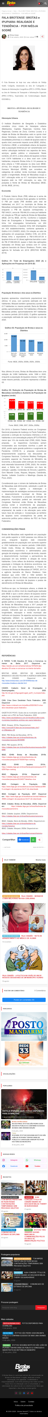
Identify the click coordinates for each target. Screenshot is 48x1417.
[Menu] (3, 3)
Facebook (25, 840)
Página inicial (6, 11)
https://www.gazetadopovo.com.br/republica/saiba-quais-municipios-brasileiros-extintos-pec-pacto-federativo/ (23, 718)
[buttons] (16, 1393)
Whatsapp (33, 839)
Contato (31, 1402)
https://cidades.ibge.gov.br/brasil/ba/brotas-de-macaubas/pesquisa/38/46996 (19, 738)
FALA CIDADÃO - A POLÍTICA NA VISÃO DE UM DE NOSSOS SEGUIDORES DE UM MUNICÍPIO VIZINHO (22, 977)
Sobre (23, 1402)
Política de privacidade (24, 1405)
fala (15, 11)
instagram (13, 1160)
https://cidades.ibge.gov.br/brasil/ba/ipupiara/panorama (22, 816)
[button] (40, 3)
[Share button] (39, 839)
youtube (37, 1166)
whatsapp (37, 1160)
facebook (13, 1166)
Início (16, 1402)
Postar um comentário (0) (24, 1000)
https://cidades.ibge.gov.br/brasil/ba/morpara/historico (22, 833)
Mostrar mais (41, 860)
